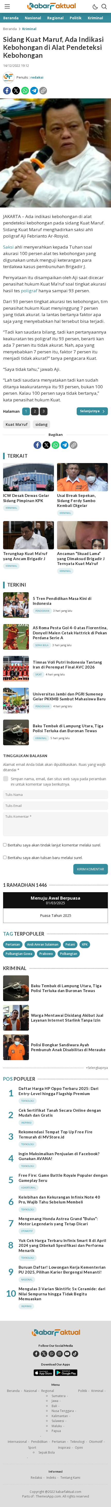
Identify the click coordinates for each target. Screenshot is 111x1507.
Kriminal (29, 28)
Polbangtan (68, 954)
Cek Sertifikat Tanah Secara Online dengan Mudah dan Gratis (60, 1113)
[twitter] (44, 1354)
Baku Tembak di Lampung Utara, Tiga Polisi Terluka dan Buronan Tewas (68, 728)
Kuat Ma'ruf (17, 424)
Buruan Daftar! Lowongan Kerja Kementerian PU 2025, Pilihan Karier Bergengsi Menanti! (62, 1270)
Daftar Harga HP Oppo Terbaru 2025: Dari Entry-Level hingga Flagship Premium (59, 1091)
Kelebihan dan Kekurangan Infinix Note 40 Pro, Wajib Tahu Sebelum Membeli (59, 1199)
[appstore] (43, 1374)
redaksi (36, 77)
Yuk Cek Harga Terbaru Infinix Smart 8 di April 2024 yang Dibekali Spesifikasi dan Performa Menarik (62, 1245)
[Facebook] (7, 91)
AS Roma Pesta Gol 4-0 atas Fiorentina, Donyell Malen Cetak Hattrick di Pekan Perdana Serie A (70, 632)
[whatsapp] (52, 1354)
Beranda (10, 28)
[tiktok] (75, 1354)
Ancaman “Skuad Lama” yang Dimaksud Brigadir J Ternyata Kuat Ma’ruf (81, 558)
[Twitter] (16, 91)
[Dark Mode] (95, 6)
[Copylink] (43, 91)
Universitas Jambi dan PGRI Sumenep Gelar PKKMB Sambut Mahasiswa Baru (69, 696)
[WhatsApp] (25, 91)
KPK (85, 944)
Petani (70, 944)
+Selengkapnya (97, 1068)
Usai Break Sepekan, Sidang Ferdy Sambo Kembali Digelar (76, 500)
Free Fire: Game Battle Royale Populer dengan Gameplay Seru (63, 1178)
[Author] (8, 77)
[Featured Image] (55, 206)
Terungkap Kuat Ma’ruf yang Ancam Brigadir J (25, 556)
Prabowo (46, 954)
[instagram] (59, 1354)
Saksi (8, 247)
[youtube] (67, 1354)
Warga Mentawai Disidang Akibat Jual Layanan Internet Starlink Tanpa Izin (67, 1018)
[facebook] (36, 1354)
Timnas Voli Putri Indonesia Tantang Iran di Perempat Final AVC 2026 (67, 665)
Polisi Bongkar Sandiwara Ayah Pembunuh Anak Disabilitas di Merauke (68, 1047)
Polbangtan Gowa (19, 954)
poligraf (29, 291)
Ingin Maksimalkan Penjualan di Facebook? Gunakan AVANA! (59, 1156)
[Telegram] (34, 91)
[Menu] (7, 6)
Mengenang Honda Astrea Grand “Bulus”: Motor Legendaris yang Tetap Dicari (58, 1221)
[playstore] (66, 1374)
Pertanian (13, 944)
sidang (41, 424)
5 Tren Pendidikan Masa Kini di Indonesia (62, 601)
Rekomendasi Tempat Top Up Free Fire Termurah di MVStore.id (56, 1134)
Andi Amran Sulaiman (42, 944)
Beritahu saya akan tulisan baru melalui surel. (45, 857)
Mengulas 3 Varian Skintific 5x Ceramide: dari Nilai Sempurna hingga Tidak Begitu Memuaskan (62, 1293)
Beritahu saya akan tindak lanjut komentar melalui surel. (54, 845)
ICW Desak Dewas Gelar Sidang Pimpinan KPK (26, 498)
